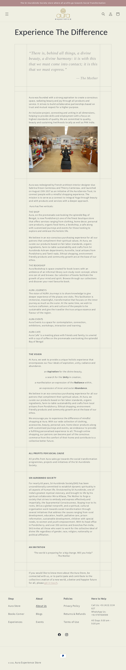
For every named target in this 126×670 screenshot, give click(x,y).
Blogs (39, 614)
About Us (41, 606)
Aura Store (14, 606)
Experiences (15, 622)
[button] (6, 14)
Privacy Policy (72, 606)
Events (40, 622)
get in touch (50, 582)
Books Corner (16, 614)
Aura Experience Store (28, 662)
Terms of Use (71, 622)
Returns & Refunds (75, 614)
